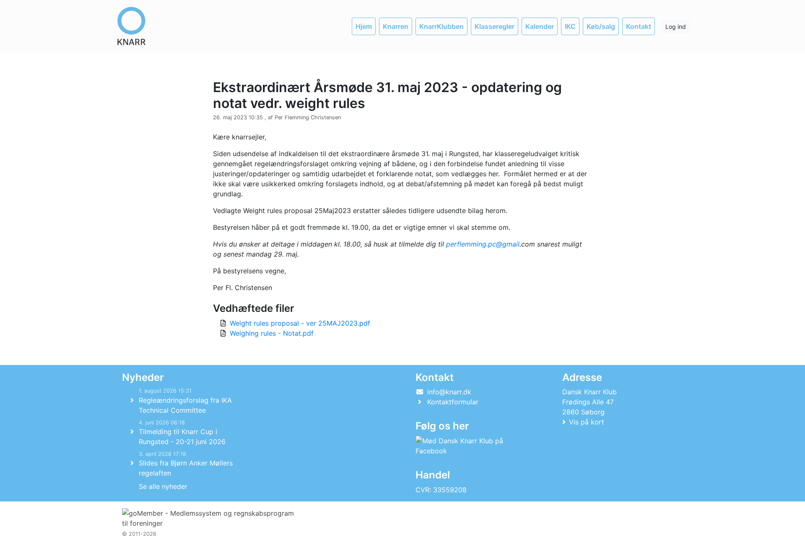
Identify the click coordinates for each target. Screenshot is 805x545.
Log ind (675, 26)
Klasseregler (494, 26)
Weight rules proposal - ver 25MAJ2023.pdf (300, 323)
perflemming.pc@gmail (482, 244)
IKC (570, 26)
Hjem (364, 26)
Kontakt (638, 26)
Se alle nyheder (163, 486)
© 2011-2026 (139, 534)
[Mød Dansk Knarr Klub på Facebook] (474, 446)
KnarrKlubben (441, 26)
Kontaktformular (452, 402)
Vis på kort (586, 422)
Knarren (395, 26)
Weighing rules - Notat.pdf (272, 333)
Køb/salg (601, 26)
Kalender (539, 26)
